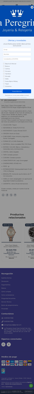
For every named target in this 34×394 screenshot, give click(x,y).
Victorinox (8, 86)
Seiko (7, 79)
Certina (7, 69)
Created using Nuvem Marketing (17, 97)
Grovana (7, 71)
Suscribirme (17, 91)
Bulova (7, 66)
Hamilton (8, 74)
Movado (7, 76)
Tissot (7, 84)
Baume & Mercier (10, 64)
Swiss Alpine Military (11, 81)
